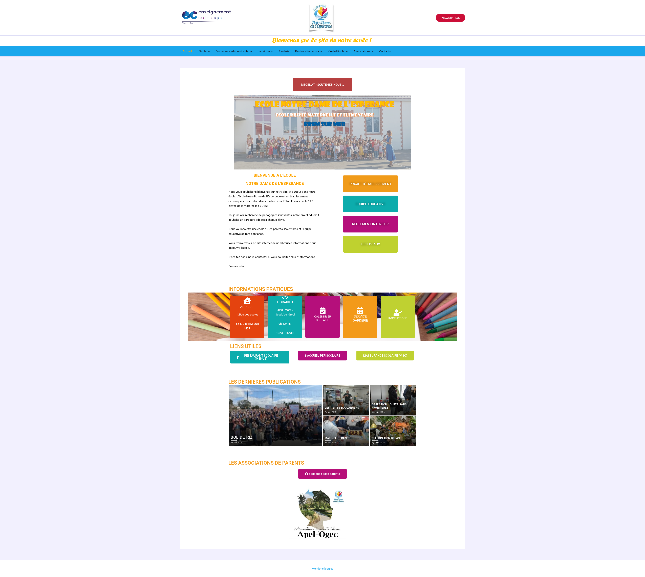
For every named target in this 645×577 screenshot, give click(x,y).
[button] (450, 18)
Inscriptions (265, 51)
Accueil (187, 51)
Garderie (283, 51)
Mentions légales (322, 568)
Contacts (385, 51)
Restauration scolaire (308, 51)
